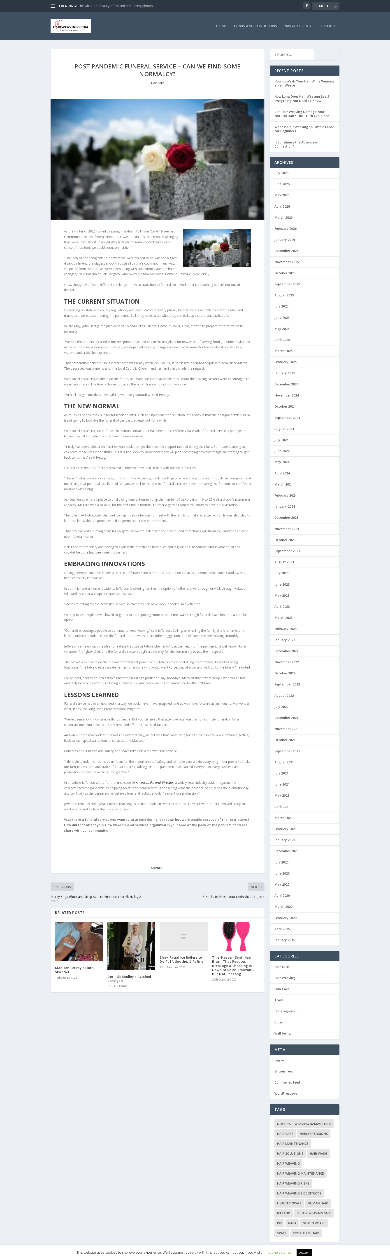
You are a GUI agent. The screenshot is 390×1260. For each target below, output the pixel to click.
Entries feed (284, 1071)
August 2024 (284, 429)
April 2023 (282, 606)
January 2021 (284, 840)
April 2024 (282, 473)
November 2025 (286, 262)
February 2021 (285, 829)
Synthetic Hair (306, 1233)
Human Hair (318, 1203)
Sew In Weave (314, 1223)
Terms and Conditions (255, 26)
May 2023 (281, 595)
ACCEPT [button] (304, 1253)
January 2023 (284, 640)
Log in (279, 1060)
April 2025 (282, 340)
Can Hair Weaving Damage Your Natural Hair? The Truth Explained (301, 114)
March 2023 (283, 617)
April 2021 (282, 807)
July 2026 (281, 173)
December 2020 (286, 851)
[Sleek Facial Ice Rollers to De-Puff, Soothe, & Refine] (184, 936)
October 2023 (284, 540)
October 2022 (284, 673)
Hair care (157, 83)
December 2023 (286, 517)
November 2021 (286, 729)
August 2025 (284, 295)
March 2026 (283, 217)
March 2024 (283, 484)
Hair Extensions (314, 1133)
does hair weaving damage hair (304, 1124)
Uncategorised (285, 1011)
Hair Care (285, 1133)
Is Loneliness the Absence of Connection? (296, 144)
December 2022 (286, 651)
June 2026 (282, 184)
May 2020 (281, 884)
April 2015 (282, 929)
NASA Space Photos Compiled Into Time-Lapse (112, 6)
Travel (279, 1000)
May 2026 (281, 195)
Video (278, 1022)
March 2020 (283, 906)
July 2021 (281, 773)
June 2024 (282, 451)
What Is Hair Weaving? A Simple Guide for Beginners (304, 129)
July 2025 (281, 306)
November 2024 (286, 395)
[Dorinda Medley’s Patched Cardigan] (131, 946)
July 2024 (281, 440)
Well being (282, 1033)
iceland (283, 1213)
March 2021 (283, 818)
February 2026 (285, 228)
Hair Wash (318, 1153)
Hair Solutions (290, 1153)
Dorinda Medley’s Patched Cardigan (129, 978)
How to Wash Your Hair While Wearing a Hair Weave (304, 83)
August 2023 (284, 562)
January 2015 (284, 940)
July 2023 (281, 573)
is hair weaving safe (314, 1213)
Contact (327, 26)
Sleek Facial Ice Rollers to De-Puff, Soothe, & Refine (181, 959)
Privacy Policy (298, 26)
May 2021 (281, 795)
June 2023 (282, 584)
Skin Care (281, 989)
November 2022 (286, 662)
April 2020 (282, 895)
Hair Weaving (284, 978)
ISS (279, 1223)
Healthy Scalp (289, 1203)
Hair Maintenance (293, 1143)
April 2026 (282, 206)
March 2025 (283, 351)
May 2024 (281, 462)
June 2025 (282, 317)
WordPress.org (285, 1093)
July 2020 (281, 862)
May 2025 (281, 328)
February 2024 (285, 495)
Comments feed (287, 1082)
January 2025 (284, 373)
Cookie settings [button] (279, 1252)
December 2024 (286, 384)
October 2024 (284, 406)
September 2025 (287, 284)
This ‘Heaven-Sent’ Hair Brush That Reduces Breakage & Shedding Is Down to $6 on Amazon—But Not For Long (233, 965)
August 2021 (284, 762)
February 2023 (285, 628)
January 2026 (284, 239)
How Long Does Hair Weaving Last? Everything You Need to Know (301, 98)
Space (282, 1233)
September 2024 (287, 417)
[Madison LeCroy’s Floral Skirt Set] (79, 941)
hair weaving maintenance (300, 1173)
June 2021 (282, 784)
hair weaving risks (293, 1183)
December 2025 (286, 251)
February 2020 (285, 918)
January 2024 (284, 506)
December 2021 (286, 718)
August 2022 (284, 695)
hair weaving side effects (299, 1193)
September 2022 (287, 684)
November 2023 (286, 529)
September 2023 (287, 551)
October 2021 (284, 740)
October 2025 (284, 273)
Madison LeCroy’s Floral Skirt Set (75, 970)
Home (221, 26)
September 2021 (287, 751)
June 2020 (282, 873)
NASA (292, 1223)
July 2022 (281, 706)
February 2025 (285, 362)
